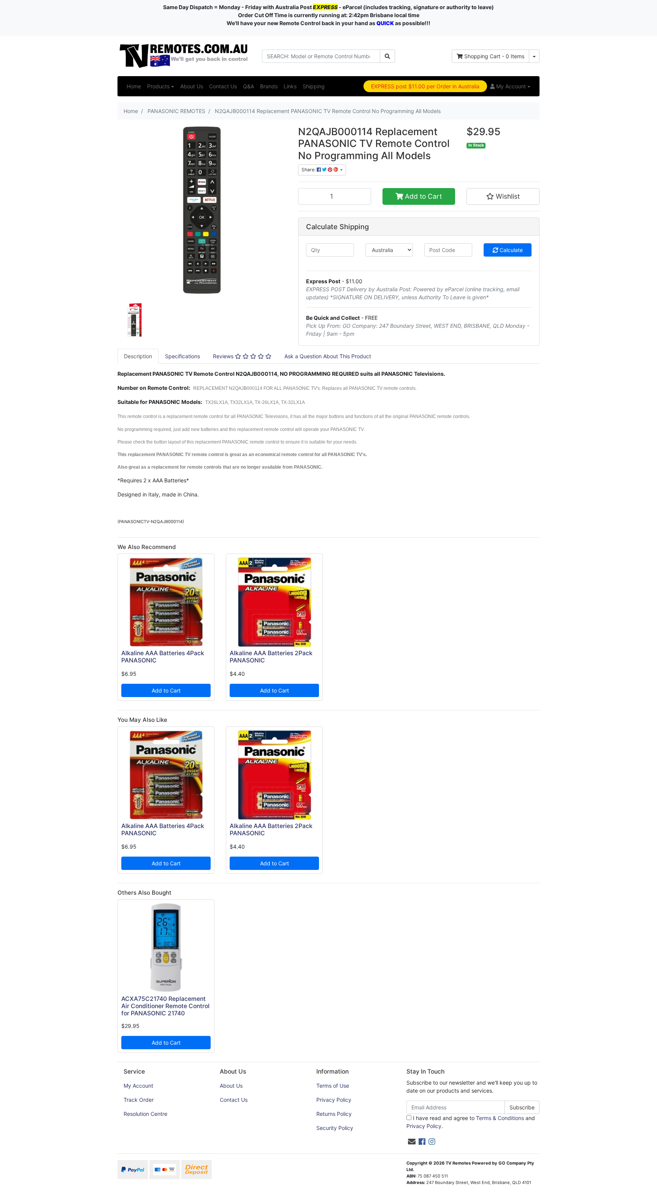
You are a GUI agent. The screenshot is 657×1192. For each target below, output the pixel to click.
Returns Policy (334, 1114)
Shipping (314, 86)
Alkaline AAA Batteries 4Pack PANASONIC (162, 656)
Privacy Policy (333, 1099)
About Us (191, 86)
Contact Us (223, 86)
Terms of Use (332, 1085)
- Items (494, 56)
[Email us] (412, 1141)
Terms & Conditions (500, 1118)
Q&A (248, 86)
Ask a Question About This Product (327, 356)
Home (134, 86)
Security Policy (334, 1128)
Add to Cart (422, 196)
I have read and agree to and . (470, 1122)
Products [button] (158, 86)
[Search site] (387, 56)
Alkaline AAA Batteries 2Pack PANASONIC (271, 656)
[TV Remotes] (184, 55)
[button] (510, 86)
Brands (269, 86)
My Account (138, 1085)
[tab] (138, 356)
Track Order (139, 1099)
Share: (309, 169)
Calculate (510, 250)
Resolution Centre (145, 1114)
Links (290, 86)
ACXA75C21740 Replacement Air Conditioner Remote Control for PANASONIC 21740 (165, 1006)
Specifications (182, 356)
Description (138, 356)
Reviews (224, 356)
